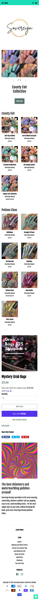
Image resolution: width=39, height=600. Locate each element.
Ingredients (19, 557)
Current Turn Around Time (19, 548)
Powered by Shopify (30, 582)
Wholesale (20, 560)
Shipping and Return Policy (19, 545)
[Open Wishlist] (36, 597)
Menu (6, 3)
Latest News (19, 530)
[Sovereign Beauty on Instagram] (22, 575)
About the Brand (19, 554)
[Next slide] (25, 80)
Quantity (4, 394)
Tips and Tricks (19, 563)
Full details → (6, 426)
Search (19, 542)
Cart (36, 3)
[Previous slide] (13, 80)
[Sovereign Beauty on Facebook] (17, 575)
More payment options (19, 420)
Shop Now (19, 101)
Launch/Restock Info (19, 551)
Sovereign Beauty (19, 582)
